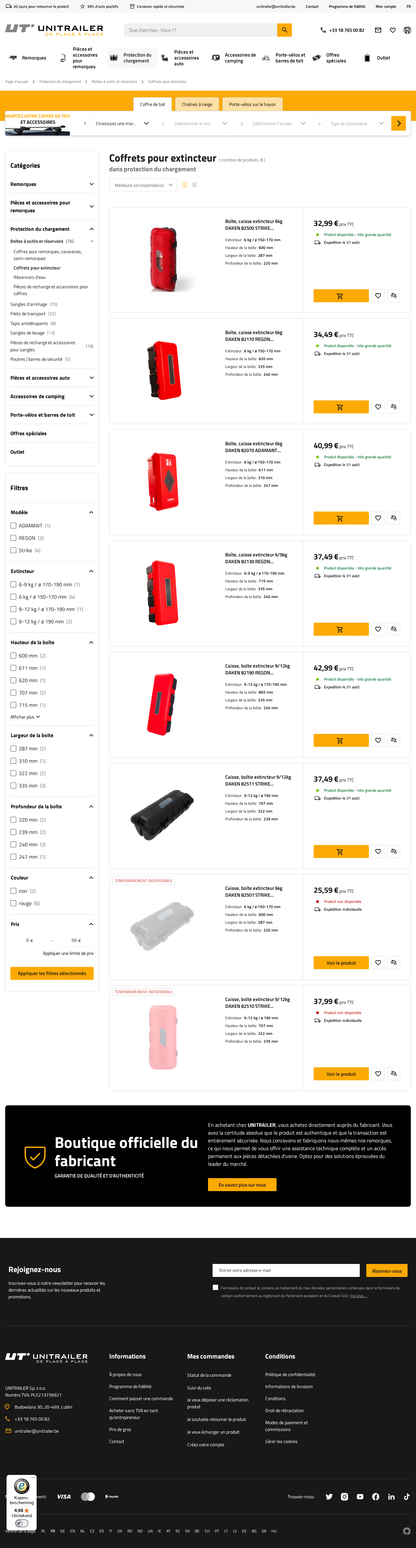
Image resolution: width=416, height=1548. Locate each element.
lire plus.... (358, 1296)
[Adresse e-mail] (378, 30)
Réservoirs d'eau (30, 277)
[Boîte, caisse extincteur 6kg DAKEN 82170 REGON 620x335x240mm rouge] (162, 371)
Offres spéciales (28, 433)
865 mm (266, 692)
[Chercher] (284, 30)
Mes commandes (210, 1356)
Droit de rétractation (284, 1410)
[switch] (21, 1523)
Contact (312, 6)
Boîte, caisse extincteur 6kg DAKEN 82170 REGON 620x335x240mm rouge (253, 336)
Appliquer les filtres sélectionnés (52, 973)
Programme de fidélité (347, 6)
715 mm (266, 581)
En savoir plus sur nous (242, 1185)
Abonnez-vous (387, 1271)
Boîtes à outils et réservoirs (114, 81)
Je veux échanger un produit (213, 1431)
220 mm (271, 263)
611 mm (266, 470)
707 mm (266, 803)
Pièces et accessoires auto (40, 378)
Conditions (275, 1398)
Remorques (23, 184)
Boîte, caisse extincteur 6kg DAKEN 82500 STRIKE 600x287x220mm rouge (253, 224)
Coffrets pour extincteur (37, 267)
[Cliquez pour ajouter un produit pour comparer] (393, 295)
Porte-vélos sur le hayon (252, 104)
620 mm (266, 359)
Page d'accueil (16, 81)
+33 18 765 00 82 (346, 30)
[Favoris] (392, 30)
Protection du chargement (60, 81)
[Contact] (52, 1365)
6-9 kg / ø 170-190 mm (264, 573)
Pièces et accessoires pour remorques (40, 206)
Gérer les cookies (281, 1441)
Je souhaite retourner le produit (216, 1419)
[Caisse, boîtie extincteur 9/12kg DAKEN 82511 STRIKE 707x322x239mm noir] (162, 815)
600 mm (266, 247)
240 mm (271, 374)
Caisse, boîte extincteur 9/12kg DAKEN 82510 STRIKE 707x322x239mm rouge (257, 1002)
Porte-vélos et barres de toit (42, 415)
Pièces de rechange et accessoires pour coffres (51, 290)
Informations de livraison (289, 1386)
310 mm (265, 478)
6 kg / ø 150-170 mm (262, 240)
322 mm (265, 811)
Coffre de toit (152, 104)
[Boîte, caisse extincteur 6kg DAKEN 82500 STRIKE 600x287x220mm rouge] (162, 260)
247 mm (271, 485)
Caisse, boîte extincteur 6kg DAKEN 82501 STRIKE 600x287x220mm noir (253, 891)
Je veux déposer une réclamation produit (218, 1403)
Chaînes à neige (197, 104)
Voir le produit (341, 963)
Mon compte (386, 6)
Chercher (398, 123)
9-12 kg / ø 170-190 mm (265, 684)
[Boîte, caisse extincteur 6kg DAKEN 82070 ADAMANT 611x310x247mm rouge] (162, 482)
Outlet (17, 452)
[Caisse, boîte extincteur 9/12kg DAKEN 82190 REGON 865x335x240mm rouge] (162, 704)
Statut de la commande (209, 1375)
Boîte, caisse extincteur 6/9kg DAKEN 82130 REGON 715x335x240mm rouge (256, 558)
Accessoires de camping (37, 396)
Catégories (25, 165)
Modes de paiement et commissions (286, 1426)
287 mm (265, 255)
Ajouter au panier (341, 295)
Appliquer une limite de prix (68, 953)
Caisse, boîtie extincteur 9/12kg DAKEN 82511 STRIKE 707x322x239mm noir (258, 780)
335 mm (265, 366)
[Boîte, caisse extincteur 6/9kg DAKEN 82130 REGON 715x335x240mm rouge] (162, 593)
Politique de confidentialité (290, 1374)
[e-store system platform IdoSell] (407, 1531)
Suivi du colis (199, 1387)
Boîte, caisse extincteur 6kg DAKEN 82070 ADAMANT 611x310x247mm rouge (253, 447)
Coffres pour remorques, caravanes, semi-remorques (48, 255)
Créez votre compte (205, 1444)
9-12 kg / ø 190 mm (261, 795)
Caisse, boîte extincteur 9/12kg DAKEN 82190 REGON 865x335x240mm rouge (257, 669)
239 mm (271, 819)
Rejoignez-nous (34, 1269)
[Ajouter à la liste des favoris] (378, 296)
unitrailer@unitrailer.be (37, 1430)
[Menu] (33, 1479)
